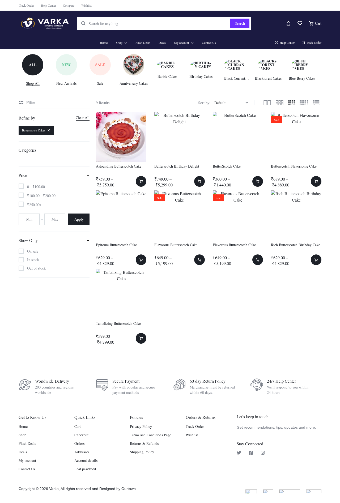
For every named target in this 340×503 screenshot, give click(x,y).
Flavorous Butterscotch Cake (175, 244)
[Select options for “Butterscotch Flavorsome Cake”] (316, 181)
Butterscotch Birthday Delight (176, 166)
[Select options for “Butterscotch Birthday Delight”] (199, 181)
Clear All (83, 117)
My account (181, 42)
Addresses (81, 452)
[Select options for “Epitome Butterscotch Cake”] (141, 259)
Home (104, 42)
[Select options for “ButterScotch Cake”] (257, 181)
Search (240, 23)
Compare (68, 5)
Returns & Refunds (144, 443)
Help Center (48, 5)
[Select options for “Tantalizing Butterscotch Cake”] (141, 338)
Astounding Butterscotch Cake (118, 166)
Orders (79, 443)
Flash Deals (142, 42)
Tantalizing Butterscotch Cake (118, 323)
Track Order (26, 5)
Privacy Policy (141, 426)
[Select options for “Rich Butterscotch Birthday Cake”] (316, 259)
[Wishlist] (300, 23)
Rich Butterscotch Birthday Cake (295, 244)
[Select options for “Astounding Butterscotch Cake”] (141, 181)
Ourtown (128, 489)
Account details (85, 460)
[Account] (288, 23)
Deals (162, 42)
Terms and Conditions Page (150, 435)
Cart (77, 426)
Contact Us (209, 42)
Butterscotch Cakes (33, 130)
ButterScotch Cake (227, 166)
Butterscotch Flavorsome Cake (294, 166)
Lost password (85, 469)
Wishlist (86, 5)
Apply (79, 219)
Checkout (81, 435)
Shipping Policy (142, 452)
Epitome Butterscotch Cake (116, 244)
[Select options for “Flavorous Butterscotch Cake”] (199, 259)
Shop (119, 42)
